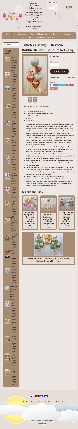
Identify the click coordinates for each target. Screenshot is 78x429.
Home (8, 34)
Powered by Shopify (42, 423)
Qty (51, 61)
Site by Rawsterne (42, 422)
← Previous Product (54, 77)
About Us (21, 402)
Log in (49, 2)
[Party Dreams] (12, 16)
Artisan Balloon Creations (62, 34)
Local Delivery (49, 402)
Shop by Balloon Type (39, 34)
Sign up (55, 2)
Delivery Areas (60, 402)
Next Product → (71, 77)
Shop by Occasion (20, 34)
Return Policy (30, 402)
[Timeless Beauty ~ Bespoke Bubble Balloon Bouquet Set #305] (30, 99)
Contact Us (40, 402)
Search (15, 402)
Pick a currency (52, 6)
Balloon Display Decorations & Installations (39, 37)
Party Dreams (41, 420)
